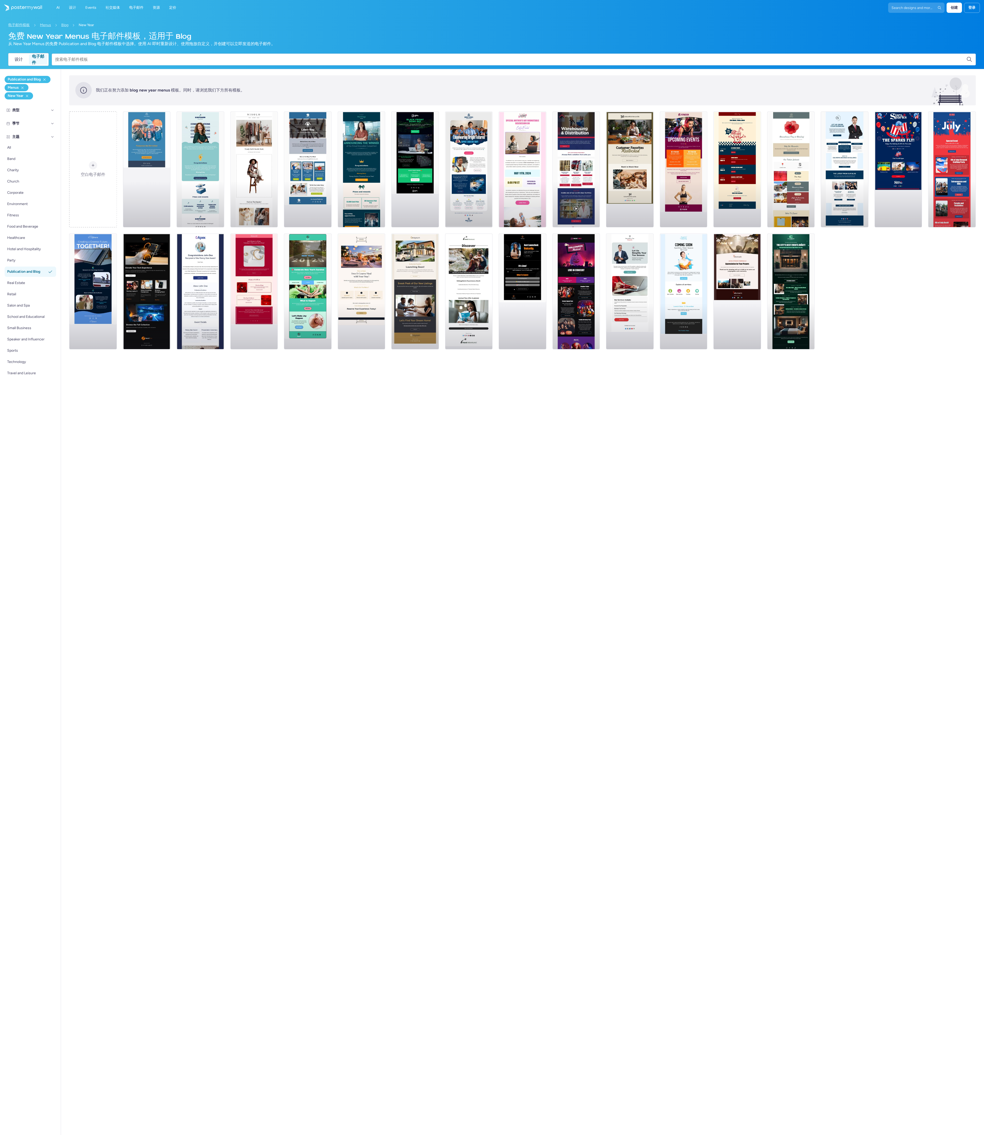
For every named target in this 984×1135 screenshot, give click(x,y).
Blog (64, 25)
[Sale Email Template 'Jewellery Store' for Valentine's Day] (254, 291)
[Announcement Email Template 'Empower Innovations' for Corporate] (200, 169)
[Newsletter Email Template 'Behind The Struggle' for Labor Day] (308, 169)
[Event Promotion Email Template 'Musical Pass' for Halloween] (576, 291)
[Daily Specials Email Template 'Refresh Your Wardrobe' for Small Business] (254, 169)
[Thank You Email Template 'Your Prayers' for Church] (737, 291)
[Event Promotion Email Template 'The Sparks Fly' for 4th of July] (898, 169)
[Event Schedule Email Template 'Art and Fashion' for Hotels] (791, 291)
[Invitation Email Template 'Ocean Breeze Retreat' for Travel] (469, 291)
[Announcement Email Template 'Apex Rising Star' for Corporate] (200, 291)
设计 (19, 59)
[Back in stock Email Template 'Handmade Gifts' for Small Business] (630, 169)
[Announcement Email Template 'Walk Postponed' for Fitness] (147, 169)
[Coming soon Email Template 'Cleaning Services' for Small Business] (684, 291)
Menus (45, 25)
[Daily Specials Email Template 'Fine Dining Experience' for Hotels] (361, 291)
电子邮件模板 (19, 25)
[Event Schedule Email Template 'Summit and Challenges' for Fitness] (684, 169)
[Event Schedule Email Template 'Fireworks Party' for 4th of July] (952, 169)
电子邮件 (38, 59)
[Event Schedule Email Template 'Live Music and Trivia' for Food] (737, 169)
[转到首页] (21, 8)
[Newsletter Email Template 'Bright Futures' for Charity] (469, 169)
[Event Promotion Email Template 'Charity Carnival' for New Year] (308, 291)
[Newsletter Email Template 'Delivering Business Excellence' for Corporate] (844, 169)
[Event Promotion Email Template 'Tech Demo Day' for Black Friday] (415, 169)
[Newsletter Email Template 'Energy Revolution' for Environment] (93, 291)
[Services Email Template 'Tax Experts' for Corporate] (630, 291)
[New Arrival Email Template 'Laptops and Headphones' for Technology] (147, 291)
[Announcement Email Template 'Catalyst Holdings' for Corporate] (361, 169)
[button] (52, 110)
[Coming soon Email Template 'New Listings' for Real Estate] (415, 291)
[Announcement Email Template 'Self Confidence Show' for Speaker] (522, 291)
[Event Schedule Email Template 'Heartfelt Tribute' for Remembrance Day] (791, 169)
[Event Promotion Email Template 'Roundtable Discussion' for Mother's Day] (522, 169)
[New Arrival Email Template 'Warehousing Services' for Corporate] (576, 169)
